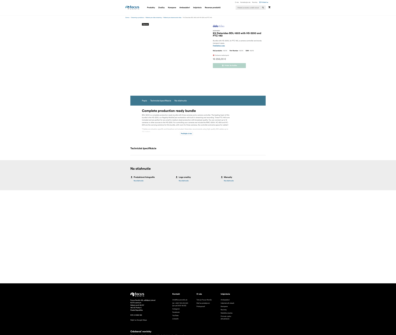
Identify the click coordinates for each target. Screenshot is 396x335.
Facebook (176, 312)
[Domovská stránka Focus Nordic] (132, 8)
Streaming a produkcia (137, 17)
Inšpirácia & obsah (227, 303)
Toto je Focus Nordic (204, 300)
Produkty (151, 8)
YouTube (175, 315)
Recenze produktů (212, 8)
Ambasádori (184, 8)
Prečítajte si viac (219, 46)
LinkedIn (175, 319)
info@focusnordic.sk (179, 300)
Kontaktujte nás (245, 2)
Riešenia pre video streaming (154, 17)
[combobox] (251, 8)
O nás (237, 2)
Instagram (176, 309)
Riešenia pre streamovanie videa (172, 17)
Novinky (255, 2)
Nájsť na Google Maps (138, 320)
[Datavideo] (218, 26)
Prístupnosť (200, 306)
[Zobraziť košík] (269, 7)
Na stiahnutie (138, 181)
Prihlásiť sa (264, 2)
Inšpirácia (197, 8)
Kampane (172, 8)
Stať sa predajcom (203, 303)
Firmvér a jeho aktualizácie (226, 317)
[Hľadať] (263, 8)
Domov (127, 17)
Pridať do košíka (231, 65)
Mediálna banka (226, 313)
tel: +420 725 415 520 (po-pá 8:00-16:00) (180, 304)
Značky (161, 8)
